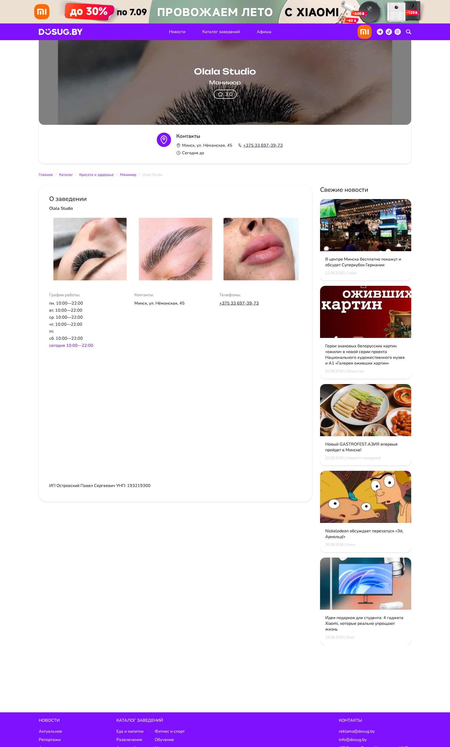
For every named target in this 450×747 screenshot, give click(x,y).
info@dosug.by (353, 740)
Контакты (350, 720)
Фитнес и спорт (170, 731)
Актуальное (50, 731)
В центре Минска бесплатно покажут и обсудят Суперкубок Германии (363, 262)
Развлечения (129, 740)
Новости (177, 32)
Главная (46, 174)
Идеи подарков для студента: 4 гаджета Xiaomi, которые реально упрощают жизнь (364, 623)
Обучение (164, 740)
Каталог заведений (221, 32)
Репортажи (50, 740)
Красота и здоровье (96, 174)
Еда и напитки (129, 731)
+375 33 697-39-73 (263, 145)
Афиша (264, 32)
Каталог (66, 174)
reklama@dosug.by (357, 731)
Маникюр (128, 174)
